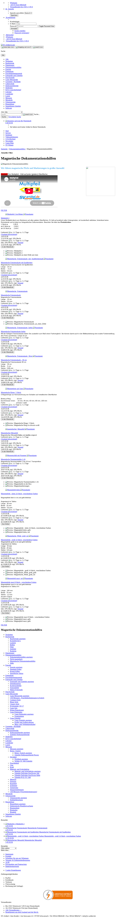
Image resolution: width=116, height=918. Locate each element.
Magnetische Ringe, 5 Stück (11, 392)
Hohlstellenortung (16, 800)
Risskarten (13, 810)
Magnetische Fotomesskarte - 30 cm (14, 360)
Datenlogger (9, 65)
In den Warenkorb (7, 247)
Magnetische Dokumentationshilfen (22, 661)
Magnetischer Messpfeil (9, 433)
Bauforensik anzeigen (17, 639)
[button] (9, 9)
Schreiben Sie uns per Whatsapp (17, 858)
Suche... (37, 114)
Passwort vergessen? (21, 33)
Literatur (8, 92)
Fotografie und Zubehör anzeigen (22, 682)
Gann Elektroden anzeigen (24, 714)
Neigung (13, 781)
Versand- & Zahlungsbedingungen (17, 860)
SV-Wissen (9, 145)
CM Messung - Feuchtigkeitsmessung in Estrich (27, 698)
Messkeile (9, 100)
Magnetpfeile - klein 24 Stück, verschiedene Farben (19, 494)
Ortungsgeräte (10, 102)
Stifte (12, 663)
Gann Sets (13, 708)
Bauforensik (9, 63)
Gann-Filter (9, 143)
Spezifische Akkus (16, 673)
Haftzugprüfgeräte (11, 86)
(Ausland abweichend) (9, 234)
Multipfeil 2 (5, 218)
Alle (6, 59)
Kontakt (8, 856)
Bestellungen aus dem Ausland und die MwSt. (22, 912)
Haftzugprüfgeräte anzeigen (20, 733)
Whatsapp (13, 3)
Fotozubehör (14, 688)
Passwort (13, 26)
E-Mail (12, 24)
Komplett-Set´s (15, 641)
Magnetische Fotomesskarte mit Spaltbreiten (16, 263)
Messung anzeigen (16, 749)
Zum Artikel (5, 524)
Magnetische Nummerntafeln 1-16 (13, 459)
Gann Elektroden (16, 712)
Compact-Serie (15, 700)
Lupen (7, 96)
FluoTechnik (9, 78)
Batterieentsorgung (12, 866)
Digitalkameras (15, 684)
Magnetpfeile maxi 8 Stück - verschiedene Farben (18, 582)
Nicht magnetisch (16, 659)
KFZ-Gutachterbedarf (13, 90)
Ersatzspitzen (19, 716)
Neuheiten (9, 61)
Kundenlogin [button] (10, 17)
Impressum (9, 854)
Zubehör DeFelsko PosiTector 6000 (27, 775)
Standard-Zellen (15, 669)
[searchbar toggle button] (38, 47)
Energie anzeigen (16, 667)
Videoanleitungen (11, 137)
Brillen (12, 645)
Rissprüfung (9, 104)
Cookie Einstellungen (13, 870)
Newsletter (9, 141)
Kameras (13, 651)
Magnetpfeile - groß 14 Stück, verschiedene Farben (19, 540)
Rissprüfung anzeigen (17, 804)
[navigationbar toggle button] (8, 47)
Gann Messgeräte (11, 80)
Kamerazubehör (15, 686)
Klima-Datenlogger (17, 710)
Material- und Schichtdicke (19, 769)
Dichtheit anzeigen (21, 759)
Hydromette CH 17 (17, 706)
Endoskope (9, 71)
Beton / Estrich (15, 751)
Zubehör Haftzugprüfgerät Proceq (26, 755)
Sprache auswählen (17, 13)
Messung (8, 98)
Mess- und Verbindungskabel (24, 724)
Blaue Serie (14, 702)
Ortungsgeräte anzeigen (18, 798)
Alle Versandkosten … (13, 910)
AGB (7, 862)
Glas (11, 765)
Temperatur (14, 788)
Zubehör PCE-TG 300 (22, 777)
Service (8, 133)
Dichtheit (13, 757)
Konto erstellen (19, 31)
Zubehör (13, 649)
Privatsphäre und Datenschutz (16, 864)
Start (7, 131)
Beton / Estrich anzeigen (23, 753)
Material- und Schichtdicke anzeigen (27, 771)
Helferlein (9, 88)
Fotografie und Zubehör (14, 75)
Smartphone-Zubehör (13, 106)
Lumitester (9, 94)
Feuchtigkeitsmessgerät (13, 73)
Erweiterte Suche (15, 117)
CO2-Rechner (10, 139)
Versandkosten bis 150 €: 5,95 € (21, 7)
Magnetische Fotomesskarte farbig (13, 331)
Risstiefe (13, 812)
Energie (8, 69)
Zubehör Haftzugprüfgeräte (20, 735)
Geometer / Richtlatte (13, 82)
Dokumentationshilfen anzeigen (21, 657)
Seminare (8, 135)
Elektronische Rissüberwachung (21, 806)
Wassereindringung (17, 790)
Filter (12, 647)
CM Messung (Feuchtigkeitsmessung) (23, 792)
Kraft (12, 767)
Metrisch (13, 779)
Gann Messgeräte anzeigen (19, 696)
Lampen (13, 643)
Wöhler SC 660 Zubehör (23, 761)
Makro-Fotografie (16, 690)
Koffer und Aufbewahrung (24, 722)
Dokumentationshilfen (13, 67)
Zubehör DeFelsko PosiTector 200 (26, 773)
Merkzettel (9, 35)
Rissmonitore (14, 808)
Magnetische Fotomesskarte (11, 295)
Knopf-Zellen (15, 671)
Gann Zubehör (15, 718)
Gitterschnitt (9, 84)
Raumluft (13, 784)
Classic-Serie (14, 704)
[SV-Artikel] (8, 45)
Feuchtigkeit (14, 763)
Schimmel (13, 786)
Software (8, 108)
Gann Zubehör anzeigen (23, 720)
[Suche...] (28, 114)
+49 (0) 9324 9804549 (18, 5)
